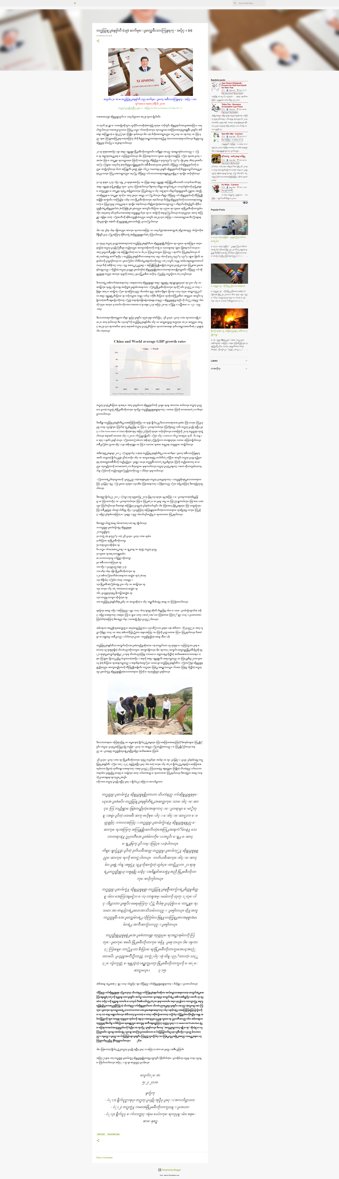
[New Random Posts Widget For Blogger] (245, 202)
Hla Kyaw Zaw (113, 1134)
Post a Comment (104, 1157)
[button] (98, 41)
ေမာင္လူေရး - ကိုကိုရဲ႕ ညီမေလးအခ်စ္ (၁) (228, 286)
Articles (101, 1134)
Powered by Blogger (171, 1170)
